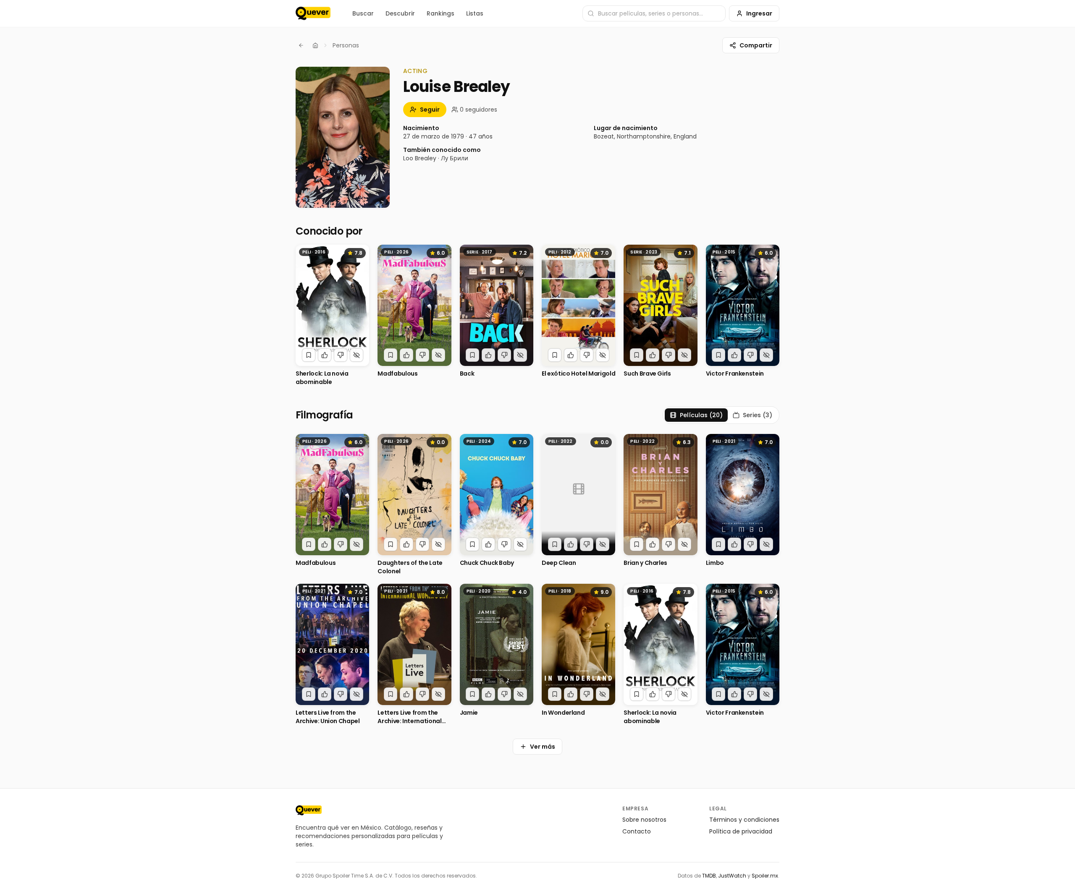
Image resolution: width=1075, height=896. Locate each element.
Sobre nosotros (644, 819)
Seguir (430, 109)
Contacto (636, 831)
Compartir (755, 45)
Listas (474, 13)
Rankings (440, 13)
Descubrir (400, 13)
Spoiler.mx (765, 875)
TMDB (709, 875)
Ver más (542, 746)
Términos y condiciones (744, 819)
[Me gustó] (324, 355)
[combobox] (654, 13)
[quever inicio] (313, 13)
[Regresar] (301, 45)
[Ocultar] (356, 355)
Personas (346, 45)
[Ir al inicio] (309, 810)
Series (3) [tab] (757, 415)
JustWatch (732, 875)
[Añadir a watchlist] (308, 355)
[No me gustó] (340, 355)
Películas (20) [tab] (701, 415)
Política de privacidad (740, 831)
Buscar (363, 13)
